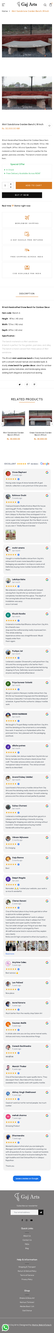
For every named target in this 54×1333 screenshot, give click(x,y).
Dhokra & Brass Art (27, 1298)
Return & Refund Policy (27, 1271)
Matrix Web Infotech (42, 1325)
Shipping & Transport (27, 1267)
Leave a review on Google (27, 1178)
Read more (10, 954)
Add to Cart (34, 185)
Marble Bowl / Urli (27, 1306)
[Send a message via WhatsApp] (5, 1328)
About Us (27, 1236)
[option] (13, 425)
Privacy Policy (27, 1279)
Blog (27, 1248)
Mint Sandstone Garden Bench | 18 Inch (13, 434)
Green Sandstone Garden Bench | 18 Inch (40, 434)
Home (5, 11)
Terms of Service (27, 1275)
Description (27, 293)
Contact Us (27, 1240)
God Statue (27, 1310)
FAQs (27, 1244)
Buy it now (22, 195)
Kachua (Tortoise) (27, 1302)
